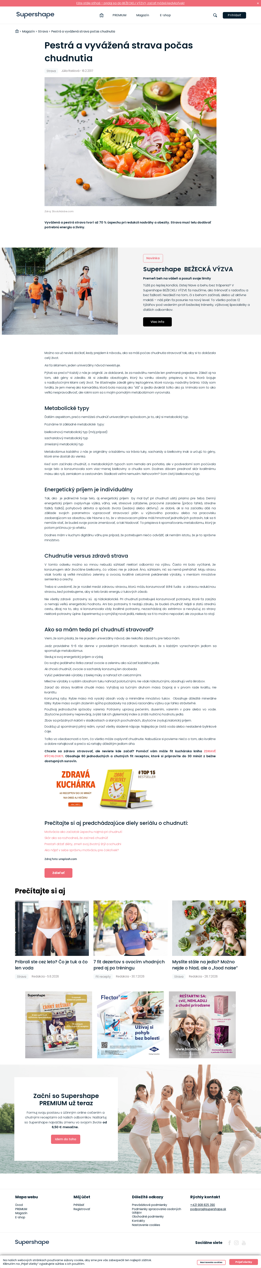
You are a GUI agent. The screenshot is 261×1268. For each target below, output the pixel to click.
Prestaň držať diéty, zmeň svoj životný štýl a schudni (83, 844)
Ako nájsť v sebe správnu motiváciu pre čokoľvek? (82, 850)
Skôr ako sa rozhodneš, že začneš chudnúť (76, 838)
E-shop (165, 15)
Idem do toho (65, 1139)
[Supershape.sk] (35, 15)
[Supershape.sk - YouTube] (244, 1242)
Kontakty (138, 1221)
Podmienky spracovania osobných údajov (156, 1211)
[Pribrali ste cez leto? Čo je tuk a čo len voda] (52, 928)
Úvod (19, 1205)
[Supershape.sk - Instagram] (236, 1242)
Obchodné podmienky (148, 1217)
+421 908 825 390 (202, 1205)
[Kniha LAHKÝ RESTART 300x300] (58, 1024)
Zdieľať (58, 873)
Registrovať (82, 1209)
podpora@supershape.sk (208, 1209)
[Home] (102, 15)
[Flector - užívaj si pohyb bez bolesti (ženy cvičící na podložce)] (130, 1024)
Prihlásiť (234, 15)
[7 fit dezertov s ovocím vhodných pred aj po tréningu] (130, 928)
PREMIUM (119, 15)
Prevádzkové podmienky (149, 1205)
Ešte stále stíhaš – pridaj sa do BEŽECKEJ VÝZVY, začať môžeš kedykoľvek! (130, 3)
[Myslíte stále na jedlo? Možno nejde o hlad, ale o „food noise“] (209, 928)
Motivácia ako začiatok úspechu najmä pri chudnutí (83, 832)
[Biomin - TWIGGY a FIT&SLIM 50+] (202, 1024)
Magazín (142, 15)
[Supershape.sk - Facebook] (229, 1242)
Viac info (157, 322)
